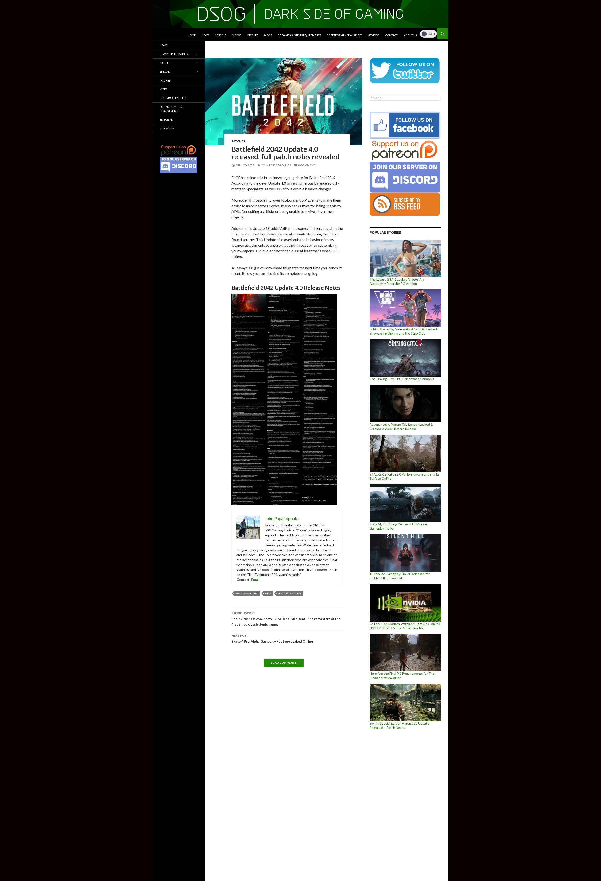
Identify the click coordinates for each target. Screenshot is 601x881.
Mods (268, 35)
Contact (391, 35)
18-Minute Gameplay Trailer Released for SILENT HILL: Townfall (400, 576)
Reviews (373, 35)
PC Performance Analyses (344, 35)
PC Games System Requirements (299, 35)
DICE (268, 593)
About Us (410, 35)
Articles (165, 62)
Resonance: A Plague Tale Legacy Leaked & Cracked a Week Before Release (401, 426)
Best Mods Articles (173, 98)
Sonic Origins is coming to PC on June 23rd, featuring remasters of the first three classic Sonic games (285, 618)
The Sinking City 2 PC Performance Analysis (402, 379)
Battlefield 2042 (246, 593)
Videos (236, 35)
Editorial (166, 119)
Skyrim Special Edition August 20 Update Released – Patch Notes (399, 725)
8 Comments (307, 165)
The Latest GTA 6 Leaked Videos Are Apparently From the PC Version (397, 281)
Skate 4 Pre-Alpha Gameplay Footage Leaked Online (272, 638)
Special (165, 71)
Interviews (167, 128)
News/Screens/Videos (174, 53)
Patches (252, 35)
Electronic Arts (289, 593)
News (205, 35)
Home (192, 35)
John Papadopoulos (276, 165)
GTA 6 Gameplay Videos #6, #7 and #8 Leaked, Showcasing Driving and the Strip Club (404, 331)
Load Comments (284, 662)
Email (255, 579)
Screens (220, 35)
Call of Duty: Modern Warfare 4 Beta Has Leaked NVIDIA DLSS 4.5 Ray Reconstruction (405, 626)
